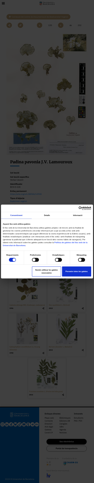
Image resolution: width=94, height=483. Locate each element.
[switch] (35, 260)
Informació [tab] (77, 215)
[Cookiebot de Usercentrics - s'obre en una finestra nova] (80, 208)
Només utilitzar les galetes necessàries (46, 271)
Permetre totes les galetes (76, 271)
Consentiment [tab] (16, 215)
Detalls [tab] (47, 215)
